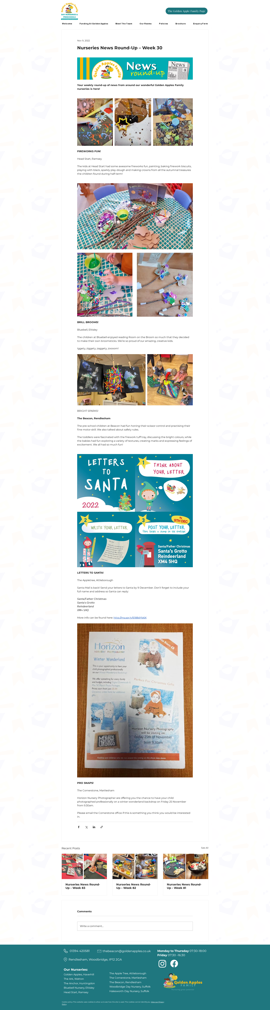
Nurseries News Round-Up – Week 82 (133, 886)
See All (204, 847)
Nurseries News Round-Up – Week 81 (184, 886)
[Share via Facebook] (78, 827)
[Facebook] (174, 963)
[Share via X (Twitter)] (86, 827)
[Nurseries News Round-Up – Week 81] (185, 866)
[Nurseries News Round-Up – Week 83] (84, 866)
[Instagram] (162, 963)
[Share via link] (101, 827)
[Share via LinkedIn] (93, 827)
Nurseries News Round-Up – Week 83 (82, 886)
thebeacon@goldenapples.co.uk (127, 951)
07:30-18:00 (181, 951)
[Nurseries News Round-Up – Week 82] (135, 866)
